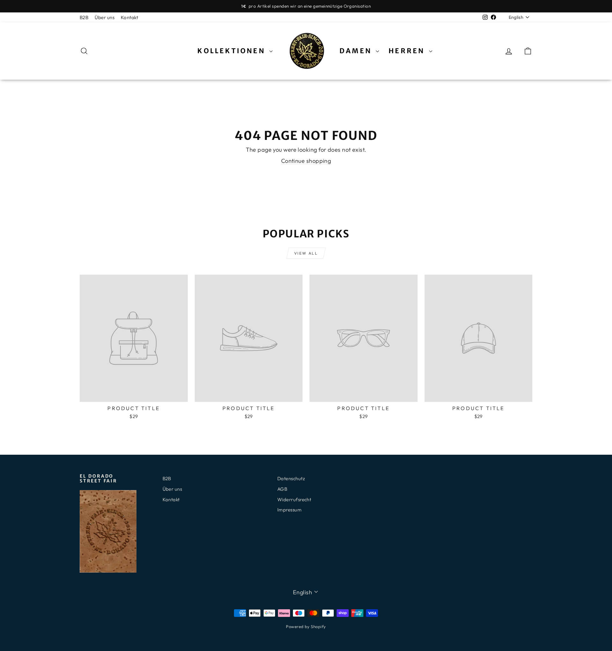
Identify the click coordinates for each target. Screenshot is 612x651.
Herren (408, 51)
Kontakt (129, 17)
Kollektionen (232, 51)
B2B (84, 17)
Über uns (104, 17)
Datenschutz (291, 478)
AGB (282, 489)
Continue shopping (306, 160)
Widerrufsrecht (294, 499)
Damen (356, 51)
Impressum (289, 510)
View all (306, 253)
